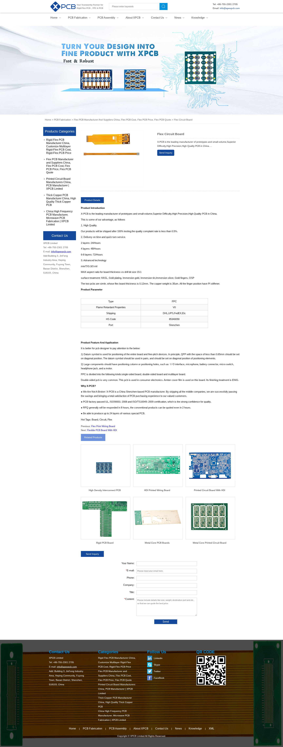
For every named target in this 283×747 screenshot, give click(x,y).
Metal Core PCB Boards (157, 542)
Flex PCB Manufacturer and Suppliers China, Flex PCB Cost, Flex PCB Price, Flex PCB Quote (59, 166)
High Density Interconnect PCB (105, 490)
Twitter (157, 671)
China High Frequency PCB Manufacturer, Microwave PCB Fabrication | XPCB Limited (59, 218)
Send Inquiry (165, 152)
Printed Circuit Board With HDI (209, 490)
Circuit (102, 419)
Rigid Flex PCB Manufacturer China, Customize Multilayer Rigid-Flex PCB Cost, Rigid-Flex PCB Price (58, 146)
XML (211, 728)
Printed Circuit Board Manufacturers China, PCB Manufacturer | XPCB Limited (58, 183)
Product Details (92, 200)
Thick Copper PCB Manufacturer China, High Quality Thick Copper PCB (61, 200)
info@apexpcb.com (230, 8)
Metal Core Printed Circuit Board (209, 542)
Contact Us (157, 17)
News (177, 17)
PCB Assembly (106, 17)
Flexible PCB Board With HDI (102, 430)
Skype (157, 664)
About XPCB (133, 17)
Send (166, 621)
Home (53, 17)
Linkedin (158, 658)
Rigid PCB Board (104, 542)
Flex (110, 419)
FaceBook (159, 678)
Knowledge (198, 17)
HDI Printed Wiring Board (157, 490)
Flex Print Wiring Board (103, 426)
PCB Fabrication (77, 17)
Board (95, 419)
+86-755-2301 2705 (227, 4)
